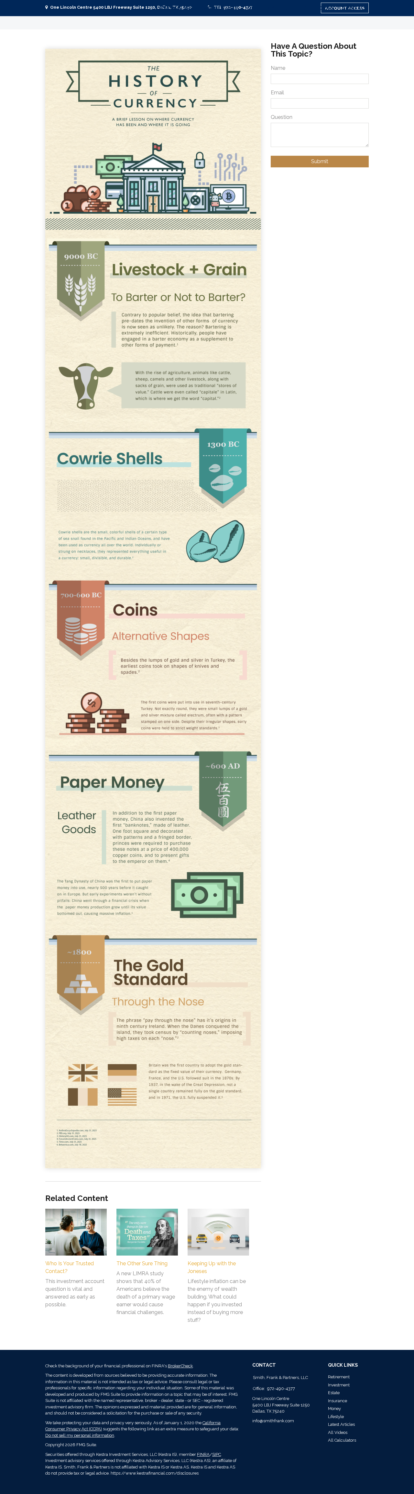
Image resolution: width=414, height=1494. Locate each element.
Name (278, 68)
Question (281, 117)
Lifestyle (336, 1416)
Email (277, 92)
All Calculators (342, 1440)
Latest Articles (341, 1424)
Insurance (337, 1400)
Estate (334, 1392)
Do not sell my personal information (79, 1435)
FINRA (203, 1454)
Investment (339, 1385)
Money (334, 1408)
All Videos (337, 1432)
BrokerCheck (180, 1365)
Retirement (339, 1376)
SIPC (216, 1454)
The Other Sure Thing (142, 1263)
